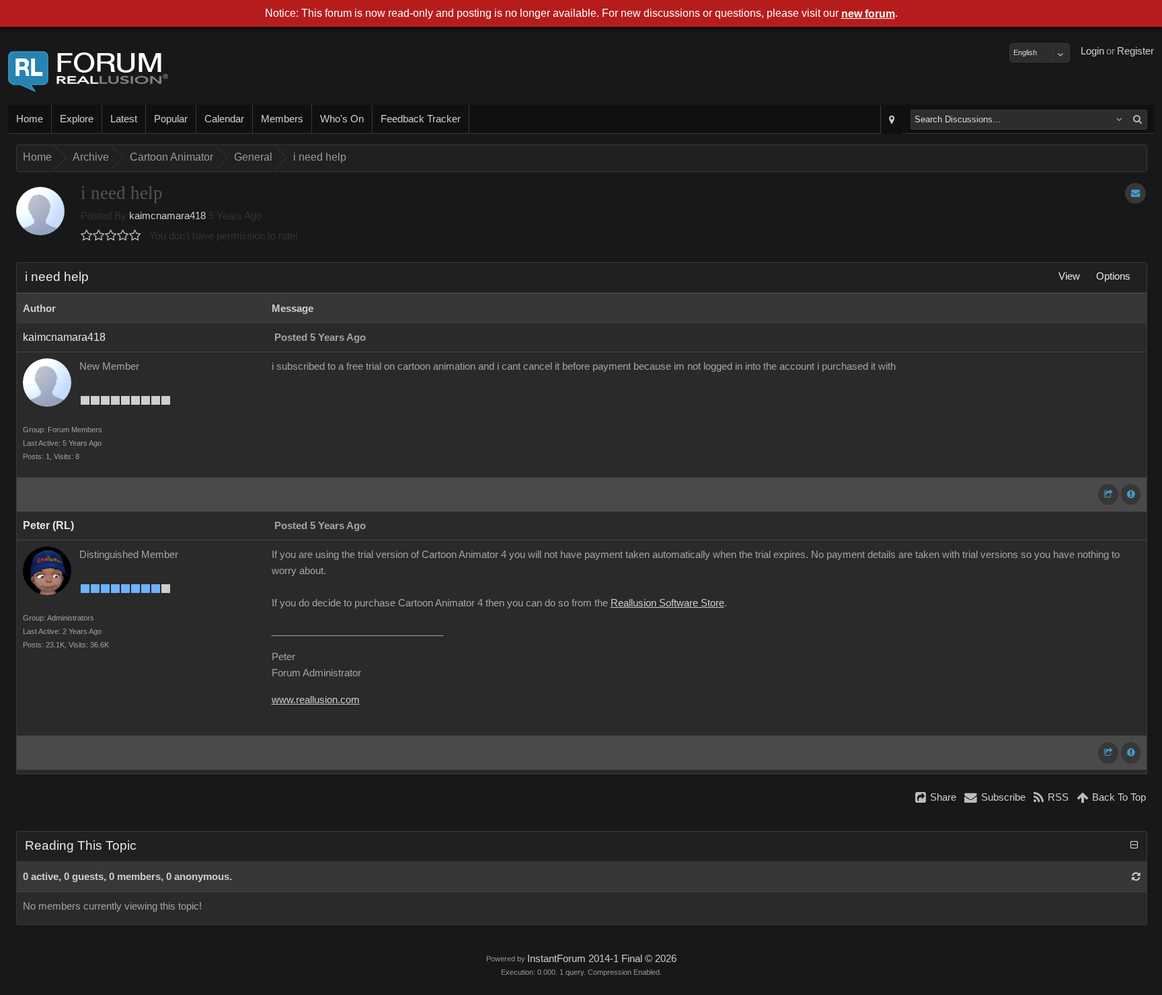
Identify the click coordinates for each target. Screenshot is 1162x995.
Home (29, 119)
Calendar (224, 119)
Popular (171, 119)
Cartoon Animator (171, 157)
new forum (868, 13)
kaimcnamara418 (167, 215)
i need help (319, 157)
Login (1092, 51)
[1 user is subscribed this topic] (1135, 193)
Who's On (342, 119)
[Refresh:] (1136, 876)
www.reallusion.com (316, 699)
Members (282, 119)
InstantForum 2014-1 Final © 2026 (601, 958)
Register (1135, 51)
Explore (76, 119)
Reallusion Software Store (667, 603)
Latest (123, 119)
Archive (91, 157)
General (253, 157)
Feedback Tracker (421, 119)
